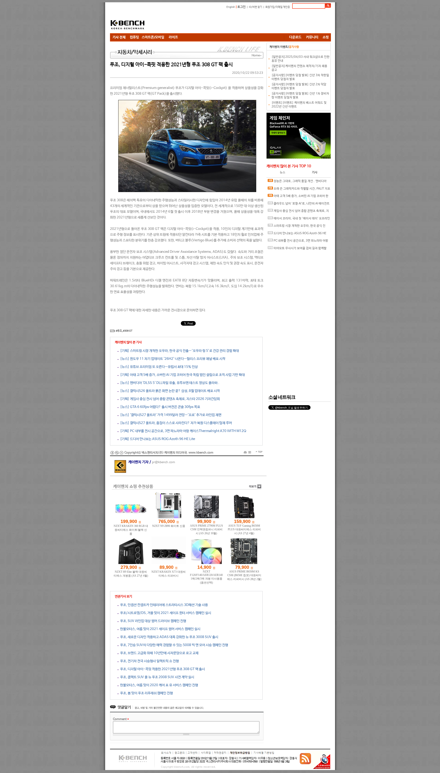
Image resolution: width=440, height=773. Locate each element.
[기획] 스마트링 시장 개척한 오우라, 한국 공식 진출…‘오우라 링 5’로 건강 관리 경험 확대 (178, 351)
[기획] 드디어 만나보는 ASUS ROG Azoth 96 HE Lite (156, 439)
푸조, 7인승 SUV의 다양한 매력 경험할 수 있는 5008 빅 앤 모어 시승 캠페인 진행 (173, 645)
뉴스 (282, 172)
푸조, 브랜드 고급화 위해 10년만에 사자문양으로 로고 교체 (158, 653)
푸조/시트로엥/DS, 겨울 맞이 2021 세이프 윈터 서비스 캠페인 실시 (164, 613)
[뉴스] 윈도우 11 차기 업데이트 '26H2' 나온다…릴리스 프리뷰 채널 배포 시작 (171, 359)
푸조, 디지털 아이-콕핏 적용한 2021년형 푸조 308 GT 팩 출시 (161, 669)
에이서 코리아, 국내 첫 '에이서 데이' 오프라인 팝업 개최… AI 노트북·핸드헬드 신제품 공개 (299, 220)
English (230, 7)
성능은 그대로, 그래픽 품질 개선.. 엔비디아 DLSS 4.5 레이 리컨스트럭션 (297, 182)
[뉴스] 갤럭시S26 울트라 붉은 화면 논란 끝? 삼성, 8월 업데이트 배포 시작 (169, 391)
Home (256, 55)
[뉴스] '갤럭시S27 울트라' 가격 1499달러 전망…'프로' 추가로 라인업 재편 (169, 415)
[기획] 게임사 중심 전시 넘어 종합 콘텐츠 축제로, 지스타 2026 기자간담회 (169, 399)
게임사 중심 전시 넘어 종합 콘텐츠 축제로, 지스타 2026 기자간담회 (298, 212)
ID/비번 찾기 (255, 7)
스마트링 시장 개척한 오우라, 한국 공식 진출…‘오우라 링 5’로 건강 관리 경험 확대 (296, 227)
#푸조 (119, 331)
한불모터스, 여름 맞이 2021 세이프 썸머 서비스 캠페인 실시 (159, 629)
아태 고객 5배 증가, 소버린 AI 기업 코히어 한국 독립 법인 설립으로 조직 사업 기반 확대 (298, 197)
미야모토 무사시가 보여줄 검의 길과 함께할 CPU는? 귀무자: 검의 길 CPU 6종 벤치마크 (297, 249)
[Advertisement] (247, 21)
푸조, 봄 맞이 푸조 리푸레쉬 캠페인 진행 (145, 693)
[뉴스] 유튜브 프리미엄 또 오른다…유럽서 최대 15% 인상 (158, 367)
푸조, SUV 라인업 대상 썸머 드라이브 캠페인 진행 (152, 621)
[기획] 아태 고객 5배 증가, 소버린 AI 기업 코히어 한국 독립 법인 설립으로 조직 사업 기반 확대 (181, 375)
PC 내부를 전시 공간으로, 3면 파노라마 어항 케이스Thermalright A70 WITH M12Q (298, 242)
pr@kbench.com (163, 462)
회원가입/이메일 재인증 (277, 7)
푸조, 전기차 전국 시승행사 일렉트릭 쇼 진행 (148, 661)
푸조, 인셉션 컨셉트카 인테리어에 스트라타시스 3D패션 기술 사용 (163, 605)
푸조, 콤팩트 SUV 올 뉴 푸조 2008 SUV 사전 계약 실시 (156, 677)
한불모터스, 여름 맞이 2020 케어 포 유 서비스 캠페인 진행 (158, 685)
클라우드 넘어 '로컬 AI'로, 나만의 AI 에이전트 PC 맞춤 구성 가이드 (299, 205)
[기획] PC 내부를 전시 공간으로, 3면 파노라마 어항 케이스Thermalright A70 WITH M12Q (182, 431)
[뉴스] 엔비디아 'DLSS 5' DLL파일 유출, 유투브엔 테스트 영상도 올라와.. (168, 383)
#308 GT (127, 331)
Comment (121, 719)
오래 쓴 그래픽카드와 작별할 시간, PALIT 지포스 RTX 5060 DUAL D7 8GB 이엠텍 (299, 190)
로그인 (241, 7)
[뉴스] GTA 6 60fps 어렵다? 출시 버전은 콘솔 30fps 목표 (159, 407)
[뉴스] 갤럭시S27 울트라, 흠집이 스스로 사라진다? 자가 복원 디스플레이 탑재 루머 (175, 423)
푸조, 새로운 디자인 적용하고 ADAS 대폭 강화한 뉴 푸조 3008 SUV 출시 (168, 637)
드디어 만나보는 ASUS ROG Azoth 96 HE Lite (297, 234)
